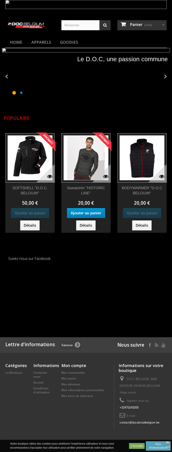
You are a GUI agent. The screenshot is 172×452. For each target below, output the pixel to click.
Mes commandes (73, 372)
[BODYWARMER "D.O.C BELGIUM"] (142, 157)
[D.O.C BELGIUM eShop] (30, 23)
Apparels (41, 42)
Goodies (69, 42)
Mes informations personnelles (82, 390)
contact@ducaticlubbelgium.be (139, 422)
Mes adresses (70, 384)
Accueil (38, 382)
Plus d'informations (158, 446)
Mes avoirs (68, 378)
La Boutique (13, 372)
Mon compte (73, 365)
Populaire (17, 118)
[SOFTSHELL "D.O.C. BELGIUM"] (30, 157)
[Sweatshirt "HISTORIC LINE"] (86, 157)
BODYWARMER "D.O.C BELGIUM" (142, 190)
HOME (16, 42)
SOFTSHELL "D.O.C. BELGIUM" (30, 190)
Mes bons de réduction (77, 396)
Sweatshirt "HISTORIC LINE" (86, 190)
